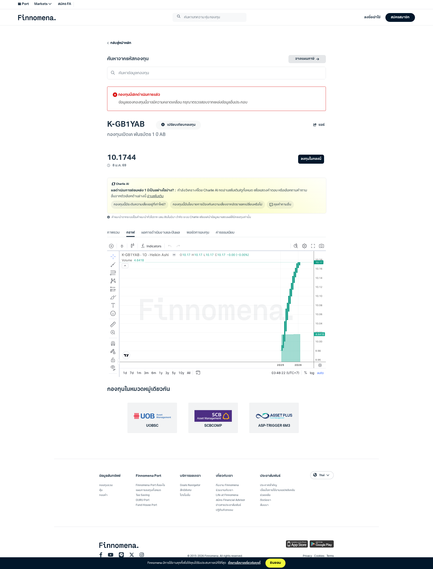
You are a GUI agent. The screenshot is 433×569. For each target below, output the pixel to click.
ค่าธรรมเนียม (225, 232)
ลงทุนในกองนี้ (311, 159)
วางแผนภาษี (304, 59)
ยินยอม (275, 563)
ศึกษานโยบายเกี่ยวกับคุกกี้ (244, 563)
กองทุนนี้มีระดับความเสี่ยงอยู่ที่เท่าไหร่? (140, 204)
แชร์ (321, 125)
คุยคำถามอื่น (282, 204)
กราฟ (130, 232)
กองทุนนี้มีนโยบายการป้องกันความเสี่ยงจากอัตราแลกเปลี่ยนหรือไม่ (217, 204)
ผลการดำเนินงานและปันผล (160, 232)
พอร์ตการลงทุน (198, 232)
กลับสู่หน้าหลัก (120, 43)
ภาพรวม (113, 232)
